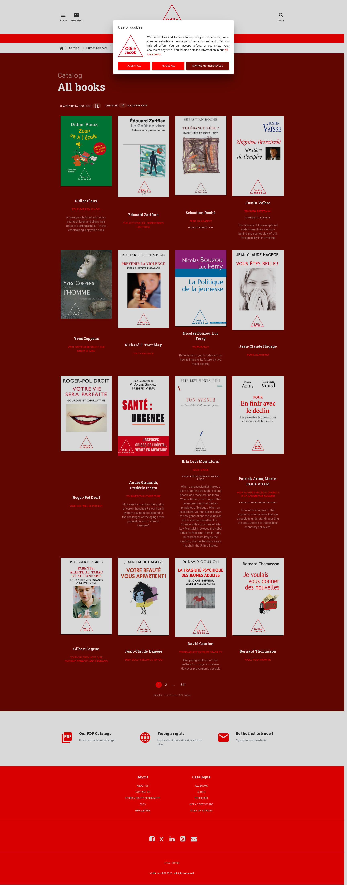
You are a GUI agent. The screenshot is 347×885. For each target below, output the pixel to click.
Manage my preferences (207, 65)
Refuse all (168, 65)
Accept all (134, 65)
